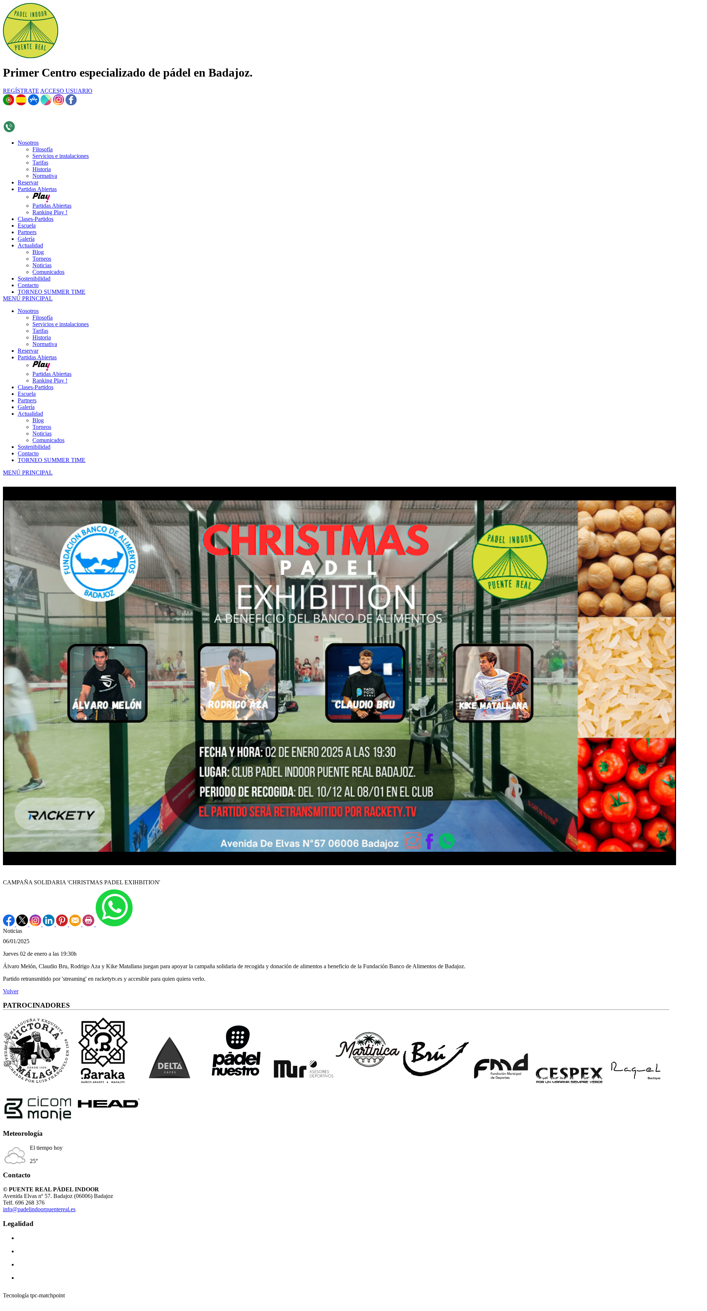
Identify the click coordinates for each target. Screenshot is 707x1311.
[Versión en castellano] (21, 103)
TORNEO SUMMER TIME (51, 460)
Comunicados (48, 440)
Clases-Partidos (35, 387)
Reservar (28, 351)
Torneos (41, 427)
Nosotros (28, 311)
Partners (27, 400)
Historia (41, 337)
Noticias (42, 433)
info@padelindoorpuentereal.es (39, 1209)
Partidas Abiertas (37, 357)
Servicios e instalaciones (60, 324)
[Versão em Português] (8, 103)
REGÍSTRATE (21, 91)
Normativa (44, 344)
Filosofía (42, 317)
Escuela (27, 394)
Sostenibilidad (34, 447)
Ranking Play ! (49, 380)
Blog (38, 420)
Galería (26, 407)
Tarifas (40, 331)
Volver (10, 991)
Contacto (28, 453)
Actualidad (30, 413)
